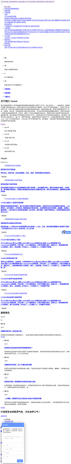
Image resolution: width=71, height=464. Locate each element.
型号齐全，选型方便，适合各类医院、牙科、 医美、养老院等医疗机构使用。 (26, 173)
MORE (3, 337)
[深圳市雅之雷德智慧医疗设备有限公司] (35, 2)
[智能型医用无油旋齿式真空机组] (15, 219)
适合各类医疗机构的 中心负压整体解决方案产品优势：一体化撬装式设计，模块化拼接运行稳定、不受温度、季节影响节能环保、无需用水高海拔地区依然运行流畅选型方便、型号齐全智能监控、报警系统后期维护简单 (35, 189)
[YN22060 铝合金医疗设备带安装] (15, 293)
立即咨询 (4, 416)
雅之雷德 (7, 6)
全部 (5, 14)
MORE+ (3, 124)
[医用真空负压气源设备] (12, 165)
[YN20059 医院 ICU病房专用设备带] (16, 198)
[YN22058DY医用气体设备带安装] (15, 275)
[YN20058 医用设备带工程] (13, 254)
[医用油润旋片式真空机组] (13, 180)
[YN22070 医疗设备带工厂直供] (15, 236)
